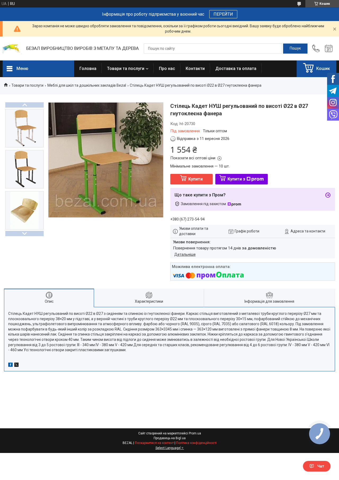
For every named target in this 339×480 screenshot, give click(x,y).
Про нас (167, 68)
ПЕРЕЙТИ (223, 14)
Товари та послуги (125, 68)
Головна (87, 68)
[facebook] (10, 365)
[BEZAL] (11, 48)
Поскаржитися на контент (154, 443)
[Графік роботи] (328, 48)
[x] (16, 365)
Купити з (236, 179)
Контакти (195, 68)
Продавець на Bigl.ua (170, 438)
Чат (320, 466)
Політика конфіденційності (196, 443)
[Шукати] (295, 48)
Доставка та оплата (235, 68)
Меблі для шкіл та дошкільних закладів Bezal (86, 85)
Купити (195, 179)
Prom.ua (195, 433)
